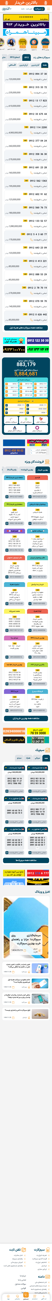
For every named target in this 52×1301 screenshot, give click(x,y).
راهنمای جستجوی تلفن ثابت (13, 1266)
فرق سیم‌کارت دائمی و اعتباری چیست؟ (17, 1010)
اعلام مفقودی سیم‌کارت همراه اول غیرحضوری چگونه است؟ (19, 981)
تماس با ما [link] (22, 1280)
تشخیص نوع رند (41, 1262)
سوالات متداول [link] (20, 1284)
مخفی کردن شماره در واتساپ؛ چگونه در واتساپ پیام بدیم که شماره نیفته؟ (17, 996)
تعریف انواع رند (41, 1255)
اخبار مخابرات (18, 1255)
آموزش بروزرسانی (17, 1262)
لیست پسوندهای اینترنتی (38, 1286)
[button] (26, 1296)
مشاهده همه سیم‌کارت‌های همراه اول (26, 327)
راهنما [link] (24, 1292)
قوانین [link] (23, 1288)
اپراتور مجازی (42, 1269)
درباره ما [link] (23, 1276)
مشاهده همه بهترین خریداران (26, 718)
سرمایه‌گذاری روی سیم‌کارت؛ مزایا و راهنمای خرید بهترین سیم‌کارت (26, 940)
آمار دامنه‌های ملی (41, 1282)
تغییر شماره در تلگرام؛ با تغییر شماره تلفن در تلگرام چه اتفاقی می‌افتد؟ (18, 965)
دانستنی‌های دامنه (41, 1293)
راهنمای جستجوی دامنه (39, 1289)
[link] (6, 9)
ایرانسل (44, 1266)
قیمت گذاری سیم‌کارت (39, 1259)
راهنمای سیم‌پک (17, 1259)
